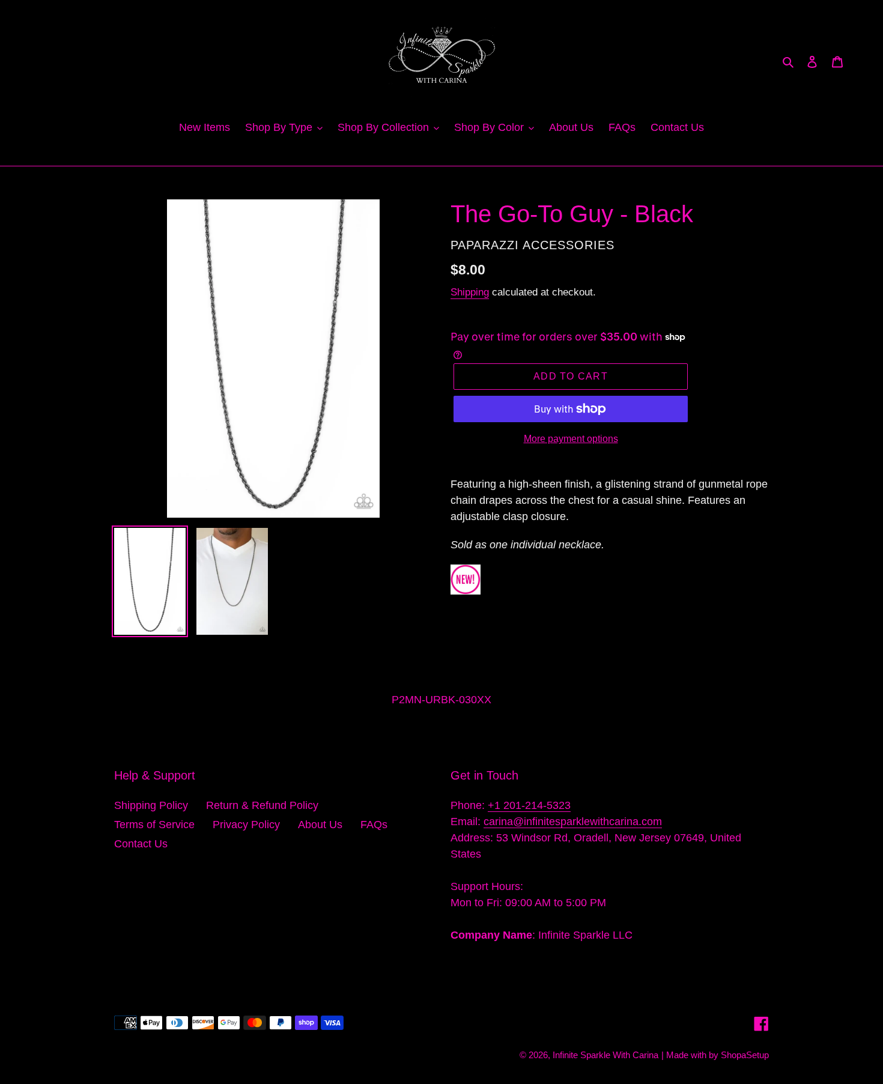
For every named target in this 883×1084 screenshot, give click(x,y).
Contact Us (141, 844)
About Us (320, 825)
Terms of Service (154, 825)
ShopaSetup (745, 1055)
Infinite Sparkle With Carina (605, 1055)
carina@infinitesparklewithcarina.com (573, 822)
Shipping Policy (151, 805)
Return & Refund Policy (262, 805)
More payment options (571, 439)
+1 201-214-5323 (529, 805)
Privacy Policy (246, 825)
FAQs (373, 825)
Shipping (470, 292)
